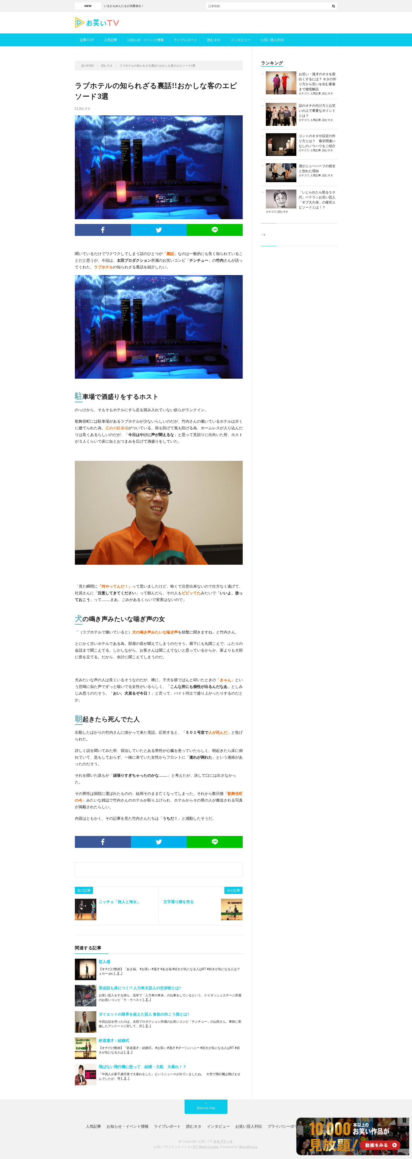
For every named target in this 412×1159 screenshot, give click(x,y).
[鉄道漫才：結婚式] (85, 1048)
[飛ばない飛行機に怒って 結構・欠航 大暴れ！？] (85, 1074)
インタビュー (241, 40)
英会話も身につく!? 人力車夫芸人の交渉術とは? (140, 987)
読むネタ (214, 40)
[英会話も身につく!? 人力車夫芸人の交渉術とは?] (85, 995)
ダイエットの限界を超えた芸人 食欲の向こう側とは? (144, 1014)
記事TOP (87, 40)
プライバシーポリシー (287, 1126)
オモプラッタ (223, 1141)
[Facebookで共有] (103, 230)
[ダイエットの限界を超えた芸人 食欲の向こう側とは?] (85, 1022)
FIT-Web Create (206, 1147)
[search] (333, 6)
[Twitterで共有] (159, 230)
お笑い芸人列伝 (272, 40)
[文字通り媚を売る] (231, 909)
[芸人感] (85, 969)
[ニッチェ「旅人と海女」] (85, 909)
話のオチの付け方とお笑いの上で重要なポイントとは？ (317, 110)
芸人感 (104, 961)
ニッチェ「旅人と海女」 (120, 901)
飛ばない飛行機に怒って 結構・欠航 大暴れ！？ (142, 1066)
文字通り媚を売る (178, 901)
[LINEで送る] (215, 230)
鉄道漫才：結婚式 (114, 1040)
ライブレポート (185, 40)
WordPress (248, 1147)
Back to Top (206, 1108)
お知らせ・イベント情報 (145, 40)
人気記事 (110, 40)
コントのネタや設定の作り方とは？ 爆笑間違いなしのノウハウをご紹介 (317, 141)
